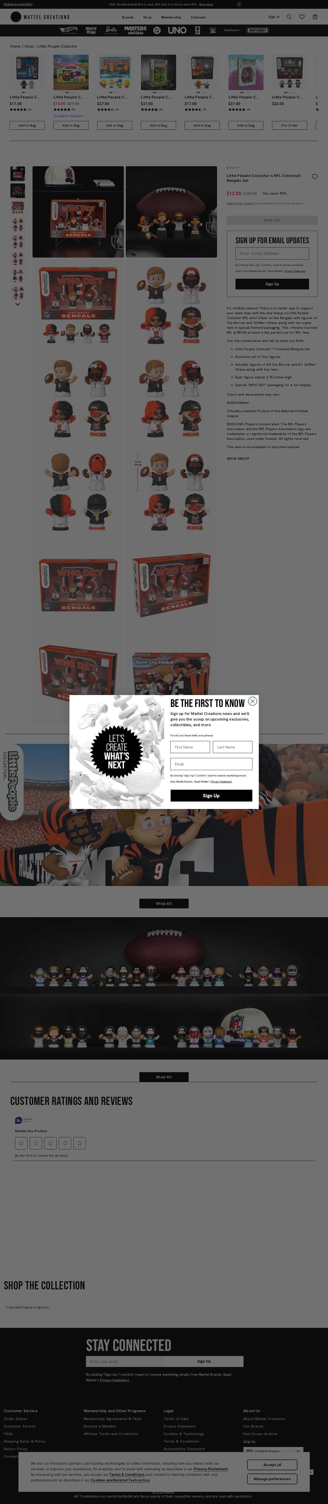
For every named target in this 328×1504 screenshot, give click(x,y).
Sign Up (211, 795)
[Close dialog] (252, 701)
